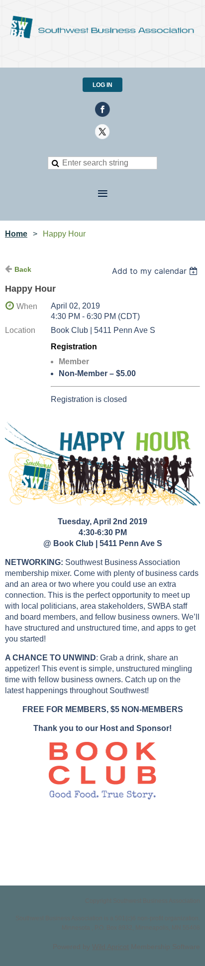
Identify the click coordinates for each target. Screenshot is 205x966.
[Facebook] (102, 109)
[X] (102, 131)
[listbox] (156, 271)
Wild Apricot (110, 947)
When (26, 306)
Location (20, 330)
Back (22, 269)
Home (16, 234)
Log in (102, 84)
